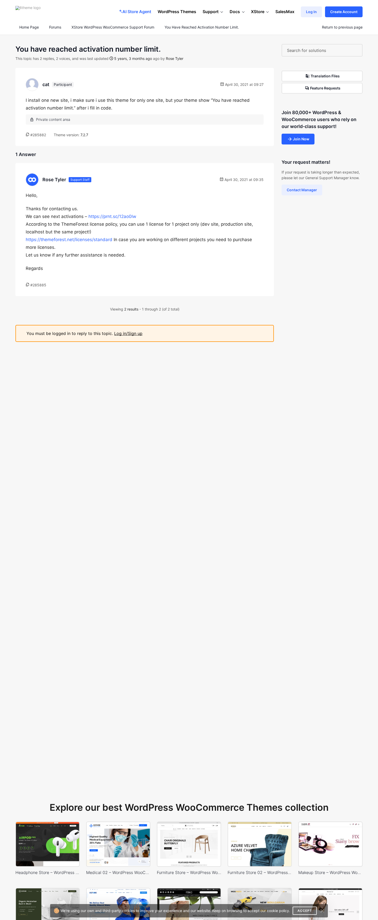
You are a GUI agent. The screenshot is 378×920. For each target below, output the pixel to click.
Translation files (325, 76)
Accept (305, 911)
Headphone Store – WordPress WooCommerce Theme (47, 872)
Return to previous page (342, 27)
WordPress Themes (177, 11)
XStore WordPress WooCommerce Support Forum (112, 27)
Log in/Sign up (128, 333)
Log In (311, 12)
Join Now (301, 139)
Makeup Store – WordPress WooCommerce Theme (330, 872)
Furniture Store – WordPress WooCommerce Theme (189, 872)
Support (211, 11)
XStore (257, 11)
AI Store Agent (136, 11)
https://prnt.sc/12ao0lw (112, 216)
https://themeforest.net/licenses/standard (69, 239)
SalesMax (284, 11)
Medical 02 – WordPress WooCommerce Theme (118, 872)
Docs (235, 11)
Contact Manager (302, 190)
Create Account (343, 12)
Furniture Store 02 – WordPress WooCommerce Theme (260, 872)
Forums (55, 27)
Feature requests (325, 88)
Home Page (28, 27)
